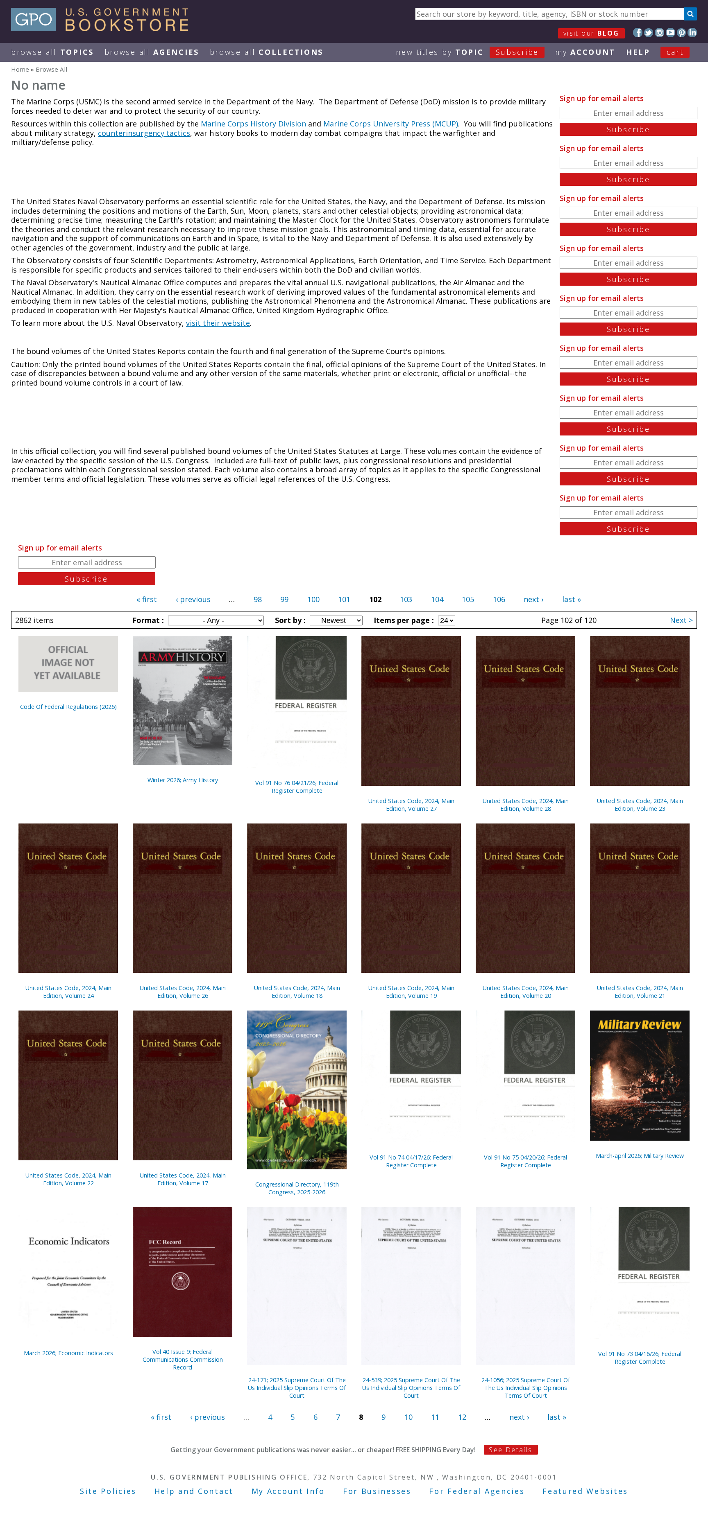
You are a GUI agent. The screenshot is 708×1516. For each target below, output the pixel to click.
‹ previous (193, 599)
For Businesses (377, 1491)
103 (406, 599)
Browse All (52, 52)
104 (437, 599)
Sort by (289, 620)
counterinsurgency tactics (144, 133)
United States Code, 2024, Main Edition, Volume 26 (183, 991)
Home (20, 69)
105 (468, 599)
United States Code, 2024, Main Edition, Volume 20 (526, 991)
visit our (591, 33)
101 (344, 599)
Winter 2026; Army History (183, 780)
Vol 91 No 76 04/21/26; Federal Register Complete (296, 786)
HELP (638, 52)
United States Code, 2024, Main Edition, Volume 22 (68, 1179)
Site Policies (108, 1491)
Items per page (403, 620)
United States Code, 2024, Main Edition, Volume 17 (183, 1179)
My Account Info (288, 1491)
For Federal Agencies (476, 1491)
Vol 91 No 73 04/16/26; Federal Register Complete (639, 1357)
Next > (681, 620)
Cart (675, 52)
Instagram (659, 32)
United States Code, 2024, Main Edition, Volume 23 (640, 804)
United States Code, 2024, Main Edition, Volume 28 (526, 804)
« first (146, 599)
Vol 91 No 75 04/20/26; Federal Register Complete (525, 1161)
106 (499, 599)
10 (408, 1417)
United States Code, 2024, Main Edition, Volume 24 (68, 991)
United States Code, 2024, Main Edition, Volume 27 (411, 804)
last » (571, 599)
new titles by (467, 52)
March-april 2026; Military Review (640, 1156)
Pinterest (681, 32)
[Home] (103, 28)
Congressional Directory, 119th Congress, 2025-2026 (297, 1188)
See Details (510, 1449)
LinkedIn (692, 32)
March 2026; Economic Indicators (68, 1353)
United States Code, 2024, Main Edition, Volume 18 (297, 991)
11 (435, 1417)
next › (533, 599)
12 (462, 1417)
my (585, 52)
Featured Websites (585, 1491)
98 (258, 599)
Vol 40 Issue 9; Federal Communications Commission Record (183, 1359)
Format (147, 620)
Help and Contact (194, 1491)
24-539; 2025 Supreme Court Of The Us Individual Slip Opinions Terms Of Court (411, 1387)
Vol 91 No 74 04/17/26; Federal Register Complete (411, 1161)
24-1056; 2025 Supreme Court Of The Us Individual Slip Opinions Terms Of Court (525, 1387)
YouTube (670, 32)
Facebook (637, 32)
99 (284, 599)
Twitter (649, 32)
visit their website (218, 323)
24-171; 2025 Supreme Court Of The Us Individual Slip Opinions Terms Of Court (297, 1387)
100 (313, 599)
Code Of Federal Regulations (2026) (68, 707)
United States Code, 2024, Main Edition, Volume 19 (411, 991)
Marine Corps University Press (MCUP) (390, 124)
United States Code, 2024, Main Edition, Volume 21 (640, 991)
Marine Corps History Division (253, 124)
